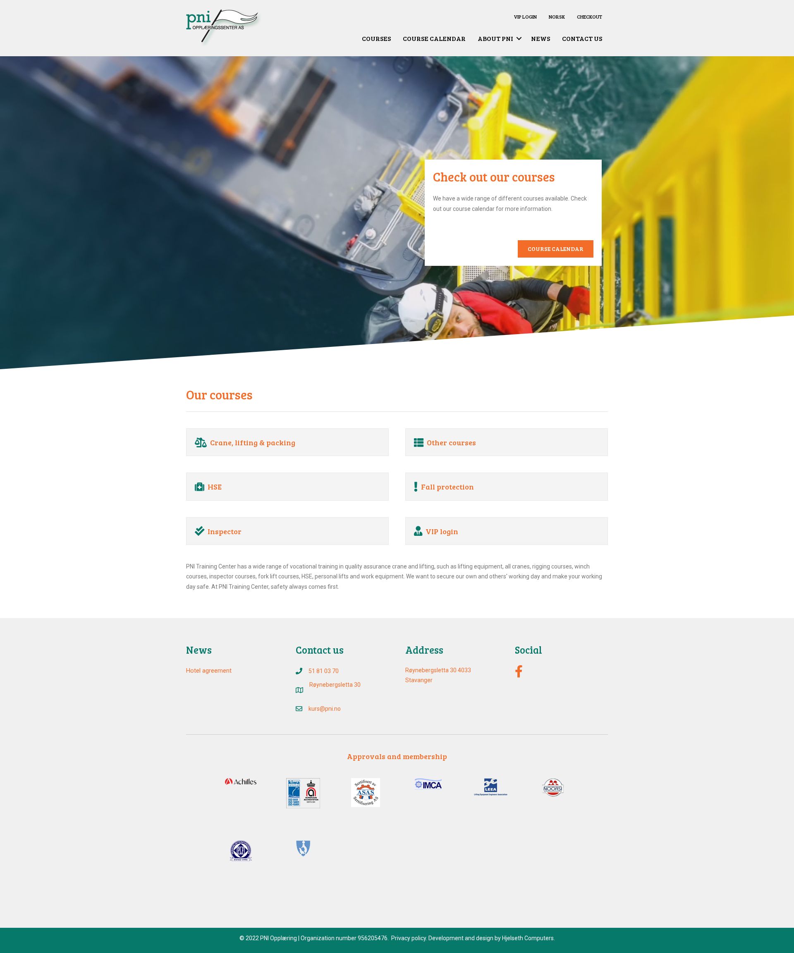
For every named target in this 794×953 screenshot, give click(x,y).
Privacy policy (408, 938)
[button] (519, 38)
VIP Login (525, 16)
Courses (376, 38)
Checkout (589, 16)
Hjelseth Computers (528, 938)
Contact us (582, 38)
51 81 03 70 (324, 671)
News (540, 38)
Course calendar (434, 38)
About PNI (495, 38)
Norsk (557, 16)
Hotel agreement (209, 670)
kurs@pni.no (325, 708)
